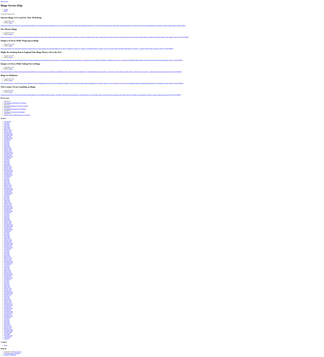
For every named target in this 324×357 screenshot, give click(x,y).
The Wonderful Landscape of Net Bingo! (15, 109)
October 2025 (7, 136)
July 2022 (6, 196)
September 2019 (8, 247)
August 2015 (7, 310)
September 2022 (8, 193)
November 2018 (8, 263)
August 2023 (7, 176)
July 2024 (6, 159)
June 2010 (7, 320)
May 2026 (7, 126)
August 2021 (7, 212)
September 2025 (8, 138)
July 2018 (6, 266)
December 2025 (8, 133)
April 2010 (7, 323)
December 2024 (8, 152)
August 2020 (7, 231)
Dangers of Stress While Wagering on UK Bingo (17, 115)
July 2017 (6, 281)
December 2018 (8, 261)
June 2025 (7, 143)
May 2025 (7, 144)
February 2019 (8, 258)
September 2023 (8, 174)
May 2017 (7, 284)
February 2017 (8, 288)
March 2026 (7, 129)
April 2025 (7, 146)
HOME (6, 9)
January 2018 (7, 272)
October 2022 (7, 191)
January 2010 (7, 328)
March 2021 (7, 220)
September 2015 (8, 308)
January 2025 (7, 150)
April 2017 (7, 285)
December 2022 (8, 188)
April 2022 (7, 200)
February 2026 (8, 130)
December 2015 (8, 304)
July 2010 (6, 319)
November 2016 (8, 293)
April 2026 (7, 127)
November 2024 (8, 153)
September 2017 (8, 278)
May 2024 (7, 162)
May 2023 (7, 180)
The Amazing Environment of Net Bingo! (15, 103)
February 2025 (8, 149)
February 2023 (8, 185)
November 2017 (8, 275)
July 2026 (6, 123)
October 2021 (7, 209)
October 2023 (7, 173)
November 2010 (8, 313)
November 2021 (8, 208)
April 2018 (7, 269)
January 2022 (7, 205)
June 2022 (7, 197)
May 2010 (7, 322)
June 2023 (7, 179)
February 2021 (8, 222)
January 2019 (7, 259)
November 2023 (8, 171)
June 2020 (7, 234)
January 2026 (7, 132)
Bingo (5, 11)
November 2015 (8, 305)
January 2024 (7, 168)
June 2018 (7, 267)
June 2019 (7, 252)
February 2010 (8, 326)
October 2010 (7, 314)
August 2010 (7, 317)
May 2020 (7, 235)
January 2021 (7, 223)
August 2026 (7, 121)
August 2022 (7, 194)
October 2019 (7, 246)
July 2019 (6, 250)
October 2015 (7, 307)
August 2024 (7, 158)
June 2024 (7, 161)
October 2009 (7, 332)
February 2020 (8, 240)
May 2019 (7, 253)
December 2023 (8, 170)
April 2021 (7, 218)
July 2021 (6, 214)
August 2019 (7, 249)
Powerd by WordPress (10, 355)
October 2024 (7, 155)
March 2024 (7, 165)
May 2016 (7, 296)
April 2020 (7, 237)
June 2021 (7, 215)
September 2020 (8, 229)
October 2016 (7, 294)
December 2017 (8, 273)
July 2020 (6, 232)
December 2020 (8, 225)
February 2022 (8, 203)
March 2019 (7, 256)
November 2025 (8, 135)
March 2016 (7, 299)
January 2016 (7, 302)
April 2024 (7, 164)
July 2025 (6, 141)
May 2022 (7, 199)
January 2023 (7, 187)
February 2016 (8, 300)
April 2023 (7, 182)
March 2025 (7, 147)
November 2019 (8, 244)
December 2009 (8, 329)
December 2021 (8, 206)
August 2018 (7, 264)
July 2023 (6, 177)
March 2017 (7, 287)
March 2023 (7, 184)
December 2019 (8, 243)
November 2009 (8, 331)
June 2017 (7, 282)
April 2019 (7, 255)
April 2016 (7, 297)
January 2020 (7, 241)
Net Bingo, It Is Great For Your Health (14, 112)
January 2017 (7, 290)
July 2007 (6, 338)
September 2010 (8, 316)
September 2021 (8, 211)
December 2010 (8, 311)
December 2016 (8, 291)
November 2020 (8, 226)
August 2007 (7, 337)
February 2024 (8, 167)
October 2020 (7, 228)
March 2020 (7, 238)
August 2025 (7, 139)
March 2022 (7, 202)
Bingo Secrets (4, 1)
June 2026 (7, 124)
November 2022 (8, 190)
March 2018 (7, 270)
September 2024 (8, 156)
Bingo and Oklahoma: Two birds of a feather (16, 106)
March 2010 (7, 325)
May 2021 (7, 217)
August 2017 (7, 279)
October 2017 (7, 276)
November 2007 (8, 335)
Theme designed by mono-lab (12, 353)
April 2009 (7, 334)
